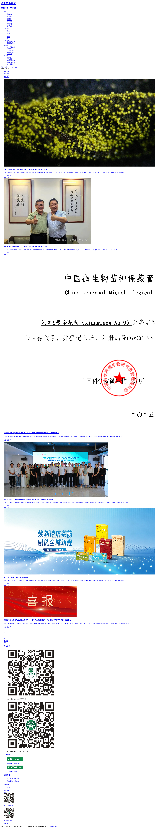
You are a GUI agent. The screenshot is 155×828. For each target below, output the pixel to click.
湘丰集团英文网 (11, 780)
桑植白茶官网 (11, 60)
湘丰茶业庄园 (11, 47)
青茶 (8, 38)
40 (4, 638)
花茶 (8, 37)
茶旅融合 (6, 45)
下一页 (6, 641)
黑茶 (8, 33)
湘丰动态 (9, 57)
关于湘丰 (6, 13)
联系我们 (9, 26)
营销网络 (6, 40)
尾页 (5, 642)
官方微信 (7, 646)
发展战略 (9, 16)
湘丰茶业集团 (8, 3)
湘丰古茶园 (10, 50)
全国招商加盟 (11, 43)
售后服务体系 (11, 42)
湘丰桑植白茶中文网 (13, 778)
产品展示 (6, 28)
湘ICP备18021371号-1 (53, 826)
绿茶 (8, 30)
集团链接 (7, 775)
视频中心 (9, 25)
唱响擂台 (9, 59)
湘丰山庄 (9, 54)
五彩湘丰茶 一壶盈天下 (8, 8)
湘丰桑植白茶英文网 (13, 782)
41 (4, 639)
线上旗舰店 (8, 755)
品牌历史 (9, 20)
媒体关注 (6, 73)
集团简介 (9, 15)
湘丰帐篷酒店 (11, 49)
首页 (5, 11)
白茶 (8, 35)
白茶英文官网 (11, 64)
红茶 (8, 32)
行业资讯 (6, 75)
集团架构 (9, 18)
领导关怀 (9, 23)
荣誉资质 (9, 21)
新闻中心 (6, 55)
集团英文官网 (11, 62)
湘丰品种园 (10, 52)
